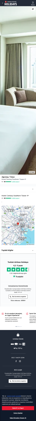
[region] (18, 405)
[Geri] (2, 3)
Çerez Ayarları (18, 413)
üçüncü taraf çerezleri (14, 396)
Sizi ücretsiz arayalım (19, 296)
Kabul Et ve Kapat (18, 408)
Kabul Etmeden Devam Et (18, 418)
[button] (18, 189)
